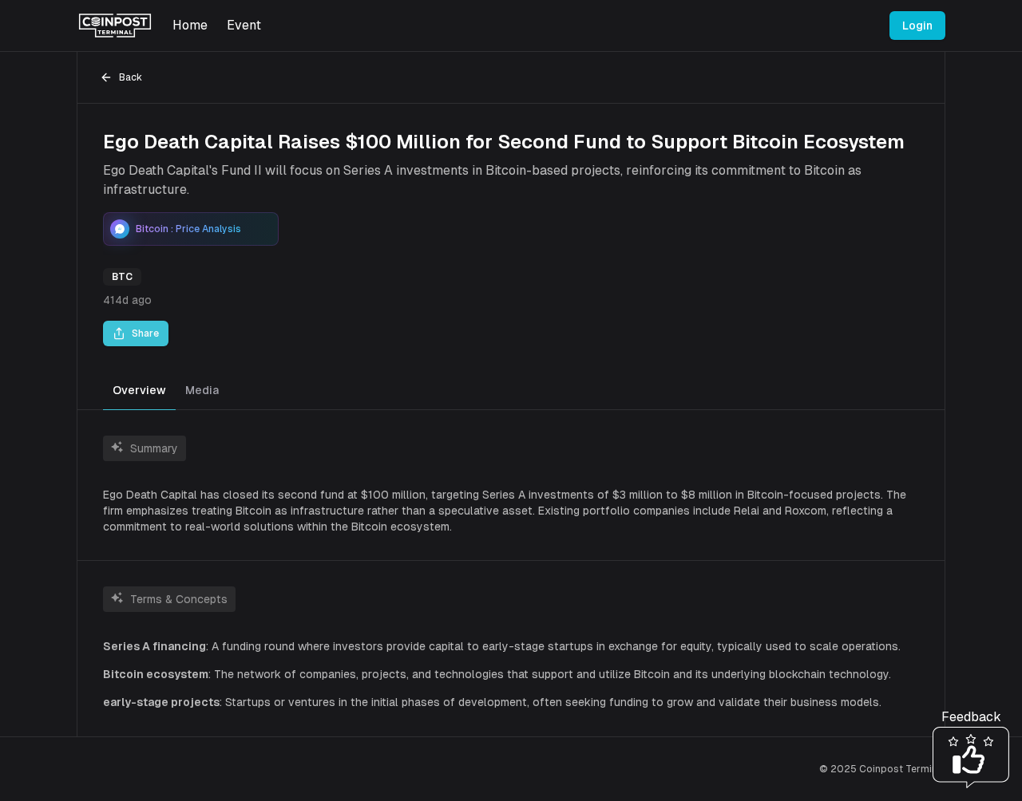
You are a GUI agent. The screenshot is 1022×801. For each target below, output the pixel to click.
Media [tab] (202, 390)
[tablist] (511, 391)
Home (190, 25)
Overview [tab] (139, 390)
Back (130, 77)
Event (244, 25)
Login (917, 25)
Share (145, 333)
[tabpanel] (511, 573)
